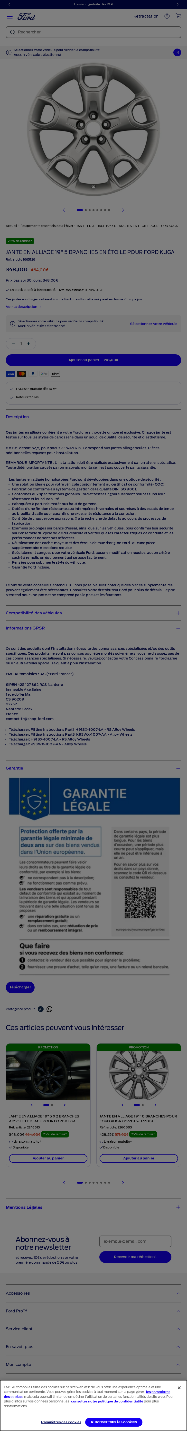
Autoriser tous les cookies (114, 1422)
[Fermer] (179, 1387)
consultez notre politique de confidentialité (107, 1401)
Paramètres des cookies (61, 1422)
